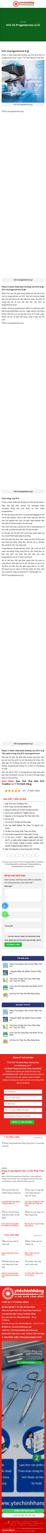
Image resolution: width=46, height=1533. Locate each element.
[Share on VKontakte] (29, 855)
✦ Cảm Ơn (21, 1525)
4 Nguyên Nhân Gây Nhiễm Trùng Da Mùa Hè (25, 972)
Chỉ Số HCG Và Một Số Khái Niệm (18, 822)
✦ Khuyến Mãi (38, 1523)
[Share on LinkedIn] (33, 855)
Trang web (8, 926)
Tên (6, 906)
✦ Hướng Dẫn (32, 1525)
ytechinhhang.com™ (23, 1065)
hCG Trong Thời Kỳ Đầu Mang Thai (18, 807)
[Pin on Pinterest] (25, 855)
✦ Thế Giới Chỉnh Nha (23, 1523)
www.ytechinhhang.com (21, 1327)
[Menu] (3, 4)
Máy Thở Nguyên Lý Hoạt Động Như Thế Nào (22, 849)
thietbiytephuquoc (18, 866)
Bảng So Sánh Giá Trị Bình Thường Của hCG (21, 810)
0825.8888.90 (22, 1317)
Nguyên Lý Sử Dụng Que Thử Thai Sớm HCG (22, 816)
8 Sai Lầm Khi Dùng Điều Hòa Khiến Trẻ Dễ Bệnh (26, 987)
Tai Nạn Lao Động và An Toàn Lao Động (20, 831)
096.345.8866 (24, 1324)
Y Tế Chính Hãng (22, 783)
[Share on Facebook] (13, 855)
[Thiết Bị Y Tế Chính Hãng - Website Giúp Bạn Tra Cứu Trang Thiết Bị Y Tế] (23, 4)
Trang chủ (15, 1522)
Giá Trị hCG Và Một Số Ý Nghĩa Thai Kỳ (20, 813)
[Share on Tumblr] (37, 855)
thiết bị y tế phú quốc (20, 864)
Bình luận (8, 886)
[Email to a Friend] (21, 855)
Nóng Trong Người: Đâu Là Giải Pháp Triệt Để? (26, 965)
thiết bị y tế (34, 862)
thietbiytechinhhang (34, 864)
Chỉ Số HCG (9, 819)
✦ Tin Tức (13, 1525)
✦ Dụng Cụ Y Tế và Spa (29, 1522)
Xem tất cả (38, 1138)
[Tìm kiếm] (43, 4)
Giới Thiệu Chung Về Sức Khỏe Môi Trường (21, 834)
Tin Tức (23, 22)
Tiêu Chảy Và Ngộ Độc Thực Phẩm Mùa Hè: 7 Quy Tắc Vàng (25, 980)
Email (7, 916)
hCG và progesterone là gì (15, 50)
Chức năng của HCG (10, 498)
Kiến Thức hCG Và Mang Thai (16, 804)
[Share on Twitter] (17, 855)
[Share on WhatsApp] (9, 855)
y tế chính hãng (29, 866)
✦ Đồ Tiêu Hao (8, 1523)
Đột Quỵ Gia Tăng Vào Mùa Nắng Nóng (25, 993)
